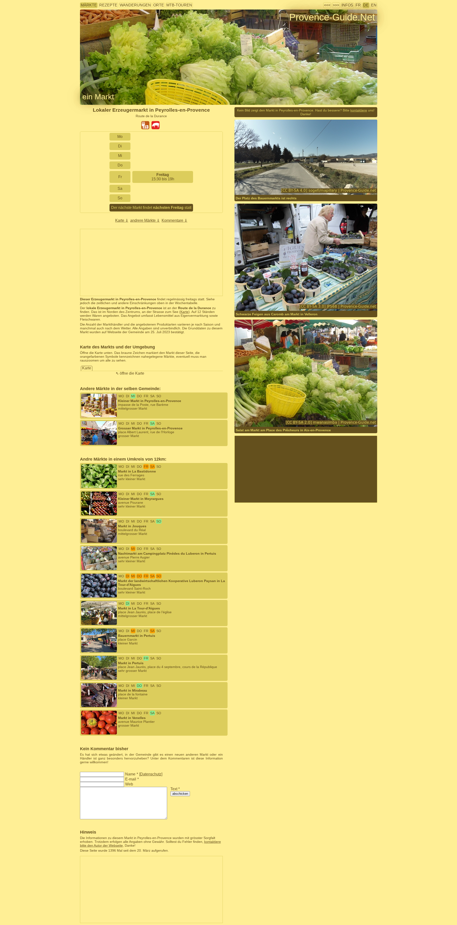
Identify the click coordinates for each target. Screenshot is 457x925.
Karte (184, 312)
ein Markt (98, 96)
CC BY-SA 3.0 (293, 305)
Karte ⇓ (121, 220)
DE (366, 5)
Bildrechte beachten (95, 25)
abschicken (180, 793)
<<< (327, 5)
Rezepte (108, 5)
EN (374, 5)
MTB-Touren (179, 5)
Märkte (89, 5)
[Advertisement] (151, 262)
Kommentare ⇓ (174, 220)
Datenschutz (150, 774)
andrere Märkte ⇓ (145, 220)
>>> (336, 5)
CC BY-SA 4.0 (308, 185)
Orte (158, 5)
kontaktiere (358, 110)
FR (358, 5)
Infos (347, 5)
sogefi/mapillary (262, 185)
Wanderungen (135, 5)
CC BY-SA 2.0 (315, 417)
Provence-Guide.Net (332, 17)
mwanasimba (260, 417)
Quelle (276, 417)
